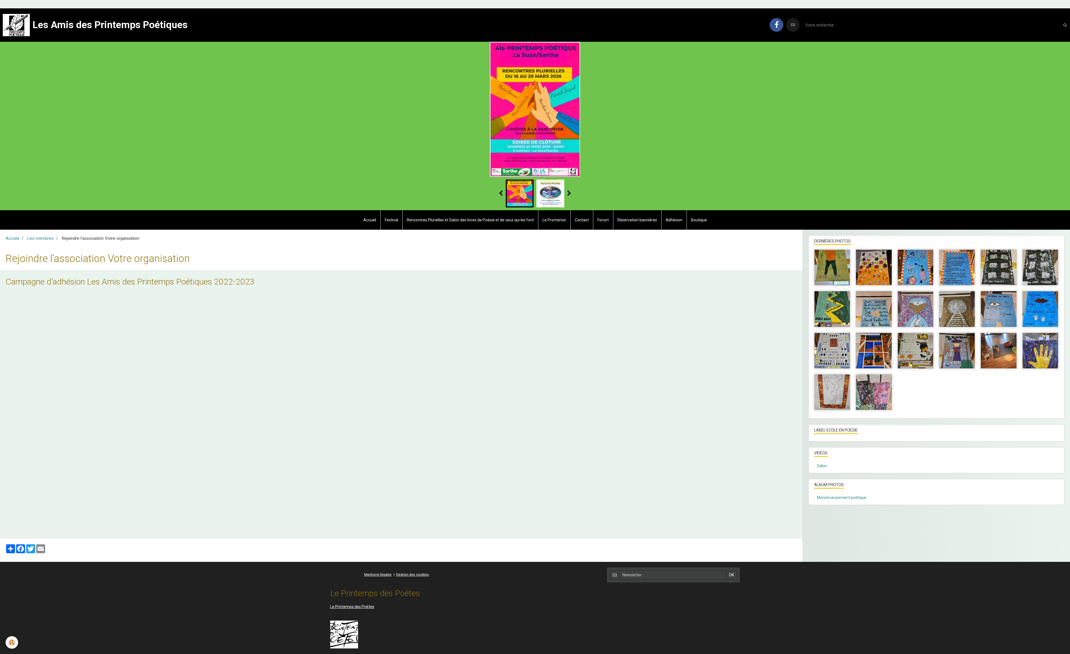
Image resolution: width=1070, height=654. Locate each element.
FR (793, 25)
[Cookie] (12, 642)
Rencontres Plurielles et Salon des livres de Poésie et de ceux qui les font (470, 220)
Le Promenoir (554, 220)
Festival (391, 220)
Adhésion (674, 220)
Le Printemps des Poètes (352, 606)
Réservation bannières (637, 220)
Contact (582, 220)
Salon (822, 466)
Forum (603, 220)
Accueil (369, 220)
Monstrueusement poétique (841, 497)
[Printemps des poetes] (344, 634)
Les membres (40, 238)
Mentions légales (377, 574)
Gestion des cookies (412, 574)
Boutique (699, 220)
